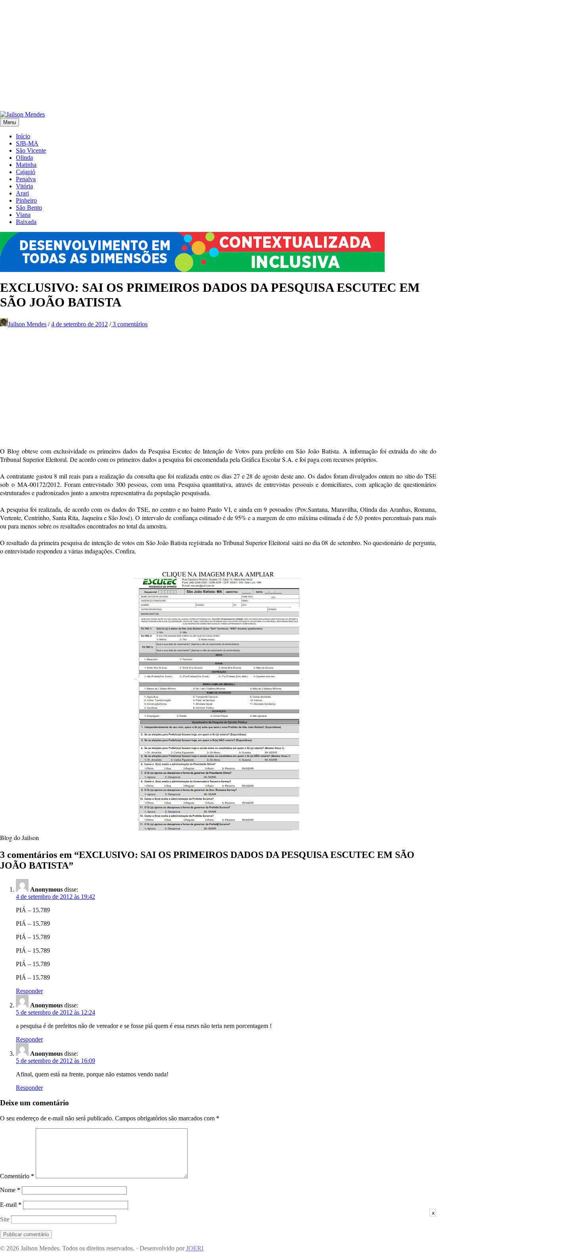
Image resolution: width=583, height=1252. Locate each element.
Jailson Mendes (27, 324)
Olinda (24, 157)
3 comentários (129, 324)
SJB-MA (27, 143)
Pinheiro (26, 200)
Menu (9, 122)
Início (23, 136)
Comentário (17, 1176)
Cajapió (25, 171)
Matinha (26, 164)
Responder (29, 991)
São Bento (29, 207)
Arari (22, 193)
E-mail (10, 1204)
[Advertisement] (238, 55)
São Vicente (31, 150)
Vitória (24, 186)
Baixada (26, 221)
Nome (10, 1190)
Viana (23, 214)
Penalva (26, 179)
